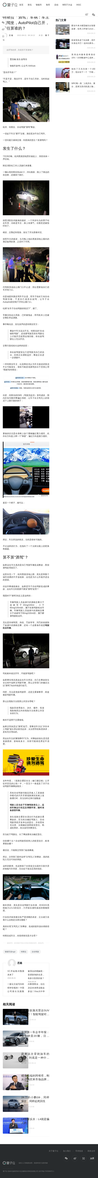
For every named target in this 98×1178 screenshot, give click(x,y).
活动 (56, 5)
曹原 (23, 1041)
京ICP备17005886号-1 (46, 1171)
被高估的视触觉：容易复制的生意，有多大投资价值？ (36, 974)
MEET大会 (67, 5)
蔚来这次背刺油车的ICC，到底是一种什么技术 (35, 1057)
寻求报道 (79, 1151)
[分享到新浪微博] (3, 29)
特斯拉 (23, 952)
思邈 (11, 35)
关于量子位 (53, 1151)
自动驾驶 (35, 952)
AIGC (78, 5)
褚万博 (23, 1020)
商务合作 (91, 1151)
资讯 (30, 5)
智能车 (39, 5)
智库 (48, 5)
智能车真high (10, 952)
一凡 (23, 1107)
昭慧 (23, 1085)
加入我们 (67, 1151)
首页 (21, 5)
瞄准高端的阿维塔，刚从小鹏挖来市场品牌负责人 (35, 1079)
